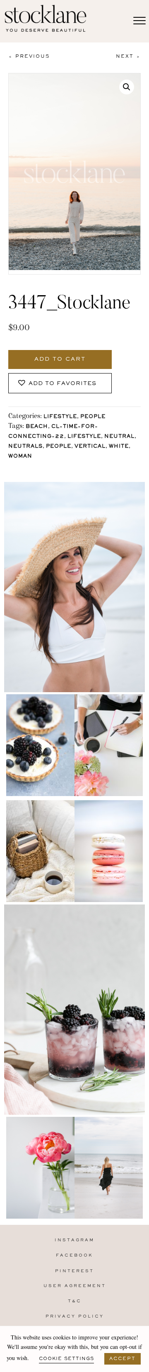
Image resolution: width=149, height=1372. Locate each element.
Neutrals (25, 446)
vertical (90, 446)
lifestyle (84, 437)
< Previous (29, 56)
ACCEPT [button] (122, 1359)
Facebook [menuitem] (74, 1255)
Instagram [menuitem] (74, 1240)
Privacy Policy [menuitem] (75, 1316)
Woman (20, 456)
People (93, 417)
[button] (126, 87)
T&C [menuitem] (75, 1301)
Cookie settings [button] (66, 1359)
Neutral (119, 437)
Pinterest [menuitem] (74, 1271)
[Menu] (139, 21)
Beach (37, 427)
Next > (128, 56)
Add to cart (60, 359)
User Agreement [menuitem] (74, 1286)
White (119, 446)
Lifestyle (60, 417)
